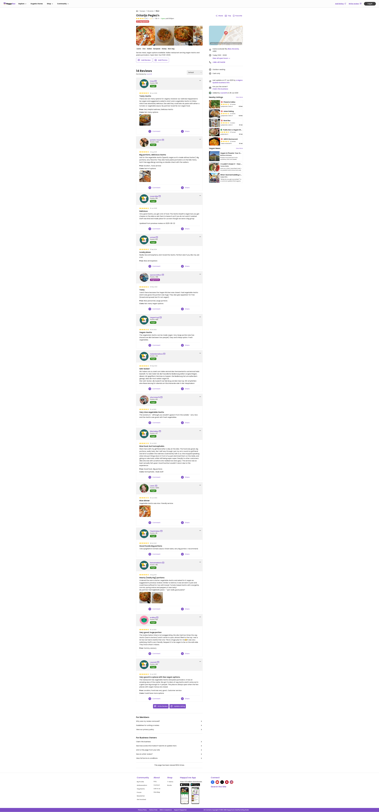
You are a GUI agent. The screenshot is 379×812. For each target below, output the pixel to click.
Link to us (157, 789)
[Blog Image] (214, 156)
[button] (226, 33)
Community (62, 4)
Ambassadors (142, 785)
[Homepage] (9, 3)
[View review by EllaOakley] (144, 433)
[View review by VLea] (144, 83)
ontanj (152, 237)
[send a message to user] (156, 81)
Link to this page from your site (148, 750)
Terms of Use (153, 810)
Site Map (157, 792)
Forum (139, 792)
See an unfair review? (144, 754)
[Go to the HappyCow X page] (222, 782)
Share (220, 16)
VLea (152, 81)
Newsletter (141, 796)
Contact (157, 785)
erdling (153, 617)
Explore (21, 4)
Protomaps (218, 43)
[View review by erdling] (144, 620)
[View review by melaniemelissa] (144, 356)
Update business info (221, 82)
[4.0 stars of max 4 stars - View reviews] (140, 18)
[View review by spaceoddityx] (144, 277)
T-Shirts (170, 782)
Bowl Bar (227, 120)
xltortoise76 (155, 397)
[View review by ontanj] (144, 240)
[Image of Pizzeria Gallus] (214, 104)
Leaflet (213, 43)
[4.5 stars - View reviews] (224, 132)
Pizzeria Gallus (229, 102)
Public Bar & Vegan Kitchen (234, 130)
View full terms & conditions (147, 758)
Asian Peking (229, 111)
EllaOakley (154, 431)
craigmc (239, 80)
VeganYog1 (154, 317)
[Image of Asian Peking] (214, 113)
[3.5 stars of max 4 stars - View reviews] (225, 104)
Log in (370, 4)
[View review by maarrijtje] (144, 198)
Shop (49, 4)
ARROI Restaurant (231, 139)
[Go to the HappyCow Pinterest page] (227, 782)
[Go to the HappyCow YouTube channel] (217, 782)
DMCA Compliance (166, 810)
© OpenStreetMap (228, 43)
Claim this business (143, 741)
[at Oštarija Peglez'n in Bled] (145, 120)
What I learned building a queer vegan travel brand (241, 175)
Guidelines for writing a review (147, 725)
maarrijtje (154, 196)
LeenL (152, 486)
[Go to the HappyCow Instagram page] (231, 782)
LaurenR (149, 74)
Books (169, 785)
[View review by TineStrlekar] (144, 533)
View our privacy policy (145, 729)
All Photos (195, 43)
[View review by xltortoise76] (144, 400)
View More (239, 97)
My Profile (140, 782)
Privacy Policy (142, 810)
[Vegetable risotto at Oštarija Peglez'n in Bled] (145, 511)
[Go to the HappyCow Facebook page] (212, 782)
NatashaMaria (156, 563)
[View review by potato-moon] (144, 142)
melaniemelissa (156, 354)
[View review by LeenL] (144, 488)
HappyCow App (188, 777)
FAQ (155, 782)
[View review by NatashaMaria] (144, 565)
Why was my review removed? (148, 721)
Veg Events (141, 789)
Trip (229, 16)
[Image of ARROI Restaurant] (214, 141)
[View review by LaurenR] (144, 664)
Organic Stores (36, 4)
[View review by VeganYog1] (144, 320)
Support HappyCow (180, 810)
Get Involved (141, 799)
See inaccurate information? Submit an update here (156, 746)
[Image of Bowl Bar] (214, 123)
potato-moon (155, 140)
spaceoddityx (155, 275)
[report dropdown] (200, 80)
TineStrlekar (155, 531)
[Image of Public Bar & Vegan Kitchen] (214, 132)
